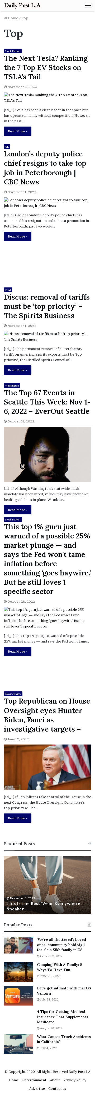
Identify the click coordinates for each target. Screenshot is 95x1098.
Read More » (17, 131)
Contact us (57, 1088)
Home (12, 18)
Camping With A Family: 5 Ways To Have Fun (59, 967)
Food (8, 290)
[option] (47, 885)
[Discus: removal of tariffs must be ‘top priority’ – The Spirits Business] (47, 336)
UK (7, 146)
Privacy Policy (74, 1080)
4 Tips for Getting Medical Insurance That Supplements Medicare (62, 1016)
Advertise (37, 1088)
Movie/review (13, 693)
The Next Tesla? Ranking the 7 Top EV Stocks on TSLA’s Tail (46, 67)
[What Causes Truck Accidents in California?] (18, 1044)
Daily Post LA (80, 1071)
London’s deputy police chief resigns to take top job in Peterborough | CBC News (45, 167)
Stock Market (13, 51)
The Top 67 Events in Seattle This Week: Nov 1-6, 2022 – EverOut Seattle (47, 402)
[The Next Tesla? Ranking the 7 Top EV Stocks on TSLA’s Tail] (47, 97)
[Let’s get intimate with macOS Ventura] (18, 996)
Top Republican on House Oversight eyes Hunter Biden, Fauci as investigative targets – (47, 714)
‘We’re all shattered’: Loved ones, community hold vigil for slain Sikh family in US (61, 944)
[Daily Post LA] (22, 6)
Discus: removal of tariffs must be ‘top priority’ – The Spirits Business (47, 306)
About (55, 1080)
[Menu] (88, 6)
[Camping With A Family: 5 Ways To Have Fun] (18, 972)
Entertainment (34, 1080)
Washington (12, 385)
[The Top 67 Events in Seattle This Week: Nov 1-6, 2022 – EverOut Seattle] (47, 454)
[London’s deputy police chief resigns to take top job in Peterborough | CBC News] (47, 202)
